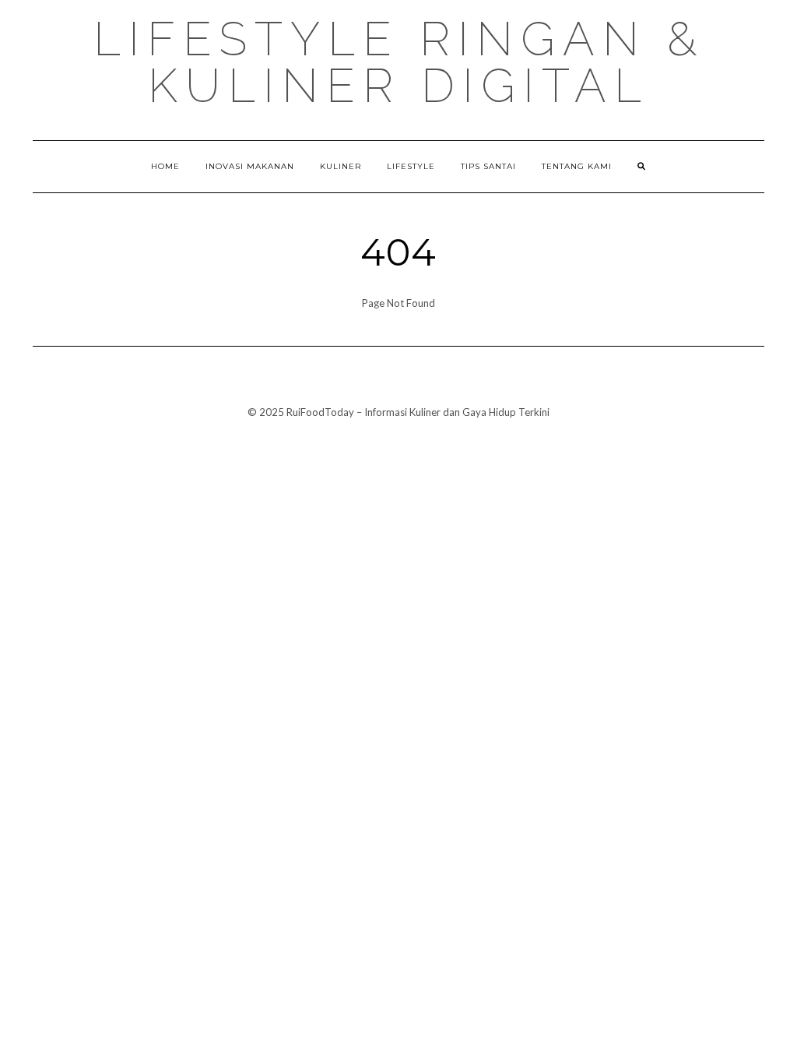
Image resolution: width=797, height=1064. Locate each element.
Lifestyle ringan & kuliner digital (398, 62)
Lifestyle (411, 166)
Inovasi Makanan (249, 166)
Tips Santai (488, 166)
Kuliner (340, 166)
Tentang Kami (577, 166)
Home (165, 166)
